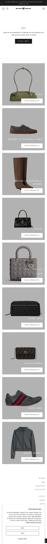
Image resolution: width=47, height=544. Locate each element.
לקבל (22, 528)
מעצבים (42, 500)
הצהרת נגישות (40, 486)
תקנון (43, 482)
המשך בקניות (23, 41)
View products (31, 101)
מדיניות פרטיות (40, 489)
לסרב (22, 533)
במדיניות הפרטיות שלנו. (33, 522)
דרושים (42, 504)
